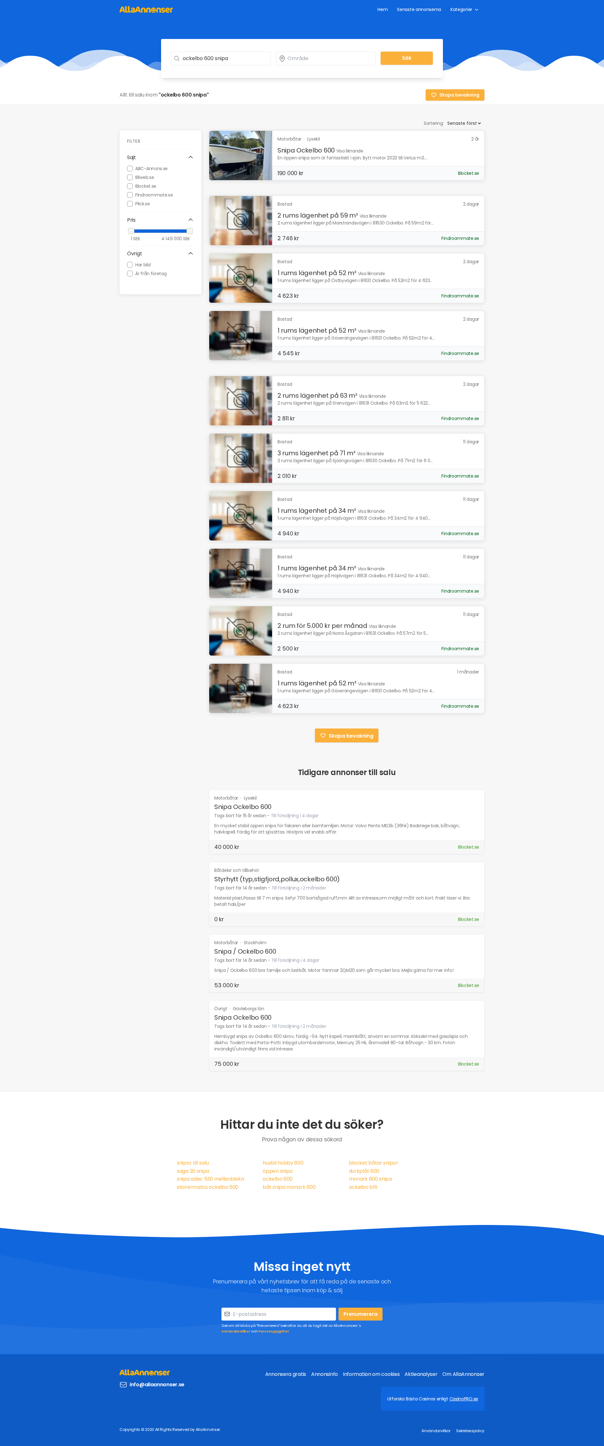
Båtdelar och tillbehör (236, 870)
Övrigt (221, 1009)
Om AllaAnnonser (463, 1374)
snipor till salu (193, 1162)
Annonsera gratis (285, 1374)
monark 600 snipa (370, 1179)
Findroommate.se (154, 194)
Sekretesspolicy (470, 1430)
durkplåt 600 (364, 1171)
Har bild (143, 264)
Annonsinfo (324, 1374)
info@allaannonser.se (157, 1384)
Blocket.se (145, 186)
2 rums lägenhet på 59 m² (317, 215)
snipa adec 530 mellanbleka (210, 1179)
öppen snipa (278, 1171)
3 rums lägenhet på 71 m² (316, 453)
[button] (160, 157)
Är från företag (151, 273)
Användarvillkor (235, 1331)
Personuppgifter (273, 1331)
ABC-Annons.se (151, 168)
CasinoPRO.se (464, 1399)
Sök (406, 58)
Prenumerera (361, 1314)
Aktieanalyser (421, 1374)
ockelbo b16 (363, 1187)
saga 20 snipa (193, 1171)
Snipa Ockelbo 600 (306, 150)
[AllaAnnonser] (146, 9)
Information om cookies (371, 1374)
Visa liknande (349, 151)
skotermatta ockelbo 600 (207, 1187)
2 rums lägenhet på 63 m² (317, 395)
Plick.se (142, 203)
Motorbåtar (226, 798)
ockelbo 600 (278, 1179)
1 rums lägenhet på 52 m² (316, 273)
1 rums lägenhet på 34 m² (316, 510)
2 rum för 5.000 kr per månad (322, 625)
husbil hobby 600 (283, 1162)
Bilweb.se (144, 177)
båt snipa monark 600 (289, 1187)
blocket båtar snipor (373, 1162)
